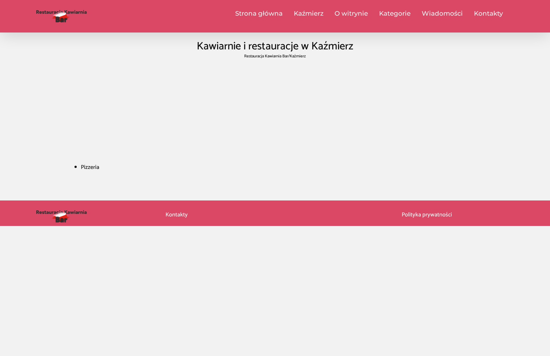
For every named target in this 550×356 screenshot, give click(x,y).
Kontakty (176, 215)
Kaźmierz (308, 13)
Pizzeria (90, 167)
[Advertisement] (275, 109)
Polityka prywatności (427, 215)
